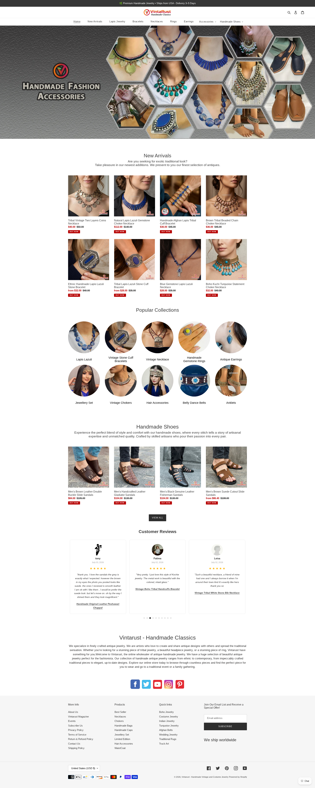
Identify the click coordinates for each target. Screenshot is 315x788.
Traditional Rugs (167, 739)
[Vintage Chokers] (121, 381)
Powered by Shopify (238, 777)
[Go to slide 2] (147, 618)
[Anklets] (231, 381)
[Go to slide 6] (159, 618)
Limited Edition (122, 739)
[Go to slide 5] (156, 618)
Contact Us (74, 743)
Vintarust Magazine (78, 716)
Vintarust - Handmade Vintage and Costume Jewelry (205, 777)
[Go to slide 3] (150, 618)
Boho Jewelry (166, 712)
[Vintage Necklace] (157, 337)
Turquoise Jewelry (169, 725)
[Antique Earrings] (231, 337)
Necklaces (120, 716)
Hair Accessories (124, 743)
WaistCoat (120, 748)
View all (157, 517)
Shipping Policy (76, 748)
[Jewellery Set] (84, 381)
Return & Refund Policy (80, 739)
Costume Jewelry (168, 716)
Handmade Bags (124, 725)
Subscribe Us (75, 725)
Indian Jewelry (167, 721)
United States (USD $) (83, 768)
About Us (73, 712)
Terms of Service (77, 734)
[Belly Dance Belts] (194, 381)
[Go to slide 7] (162, 618)
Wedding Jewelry (168, 734)
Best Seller (120, 712)
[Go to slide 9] (168, 618)
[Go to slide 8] (165, 618)
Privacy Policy (76, 730)
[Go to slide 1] (144, 618)
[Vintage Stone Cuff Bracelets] (121, 337)
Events (72, 721)
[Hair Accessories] (157, 381)
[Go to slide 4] (153, 618)
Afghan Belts (166, 730)
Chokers (119, 721)
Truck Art (164, 743)
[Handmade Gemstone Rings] (194, 337)
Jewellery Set (122, 734)
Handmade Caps (124, 730)
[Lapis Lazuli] (84, 337)
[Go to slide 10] (171, 618)
